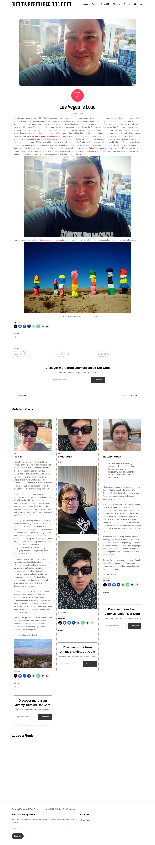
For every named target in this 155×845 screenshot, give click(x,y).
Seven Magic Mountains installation (54, 240)
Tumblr (94, 4)
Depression (102, 352)
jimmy (74, 114)
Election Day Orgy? (130, 395)
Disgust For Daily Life (112, 456)
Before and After (65, 456)
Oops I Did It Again (20, 352)
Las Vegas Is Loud (78, 106)
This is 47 (18, 456)
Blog (15, 453)
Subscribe (98, 380)
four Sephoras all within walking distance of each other (57, 136)
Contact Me (105, 4)
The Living (59, 352)
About (85, 4)
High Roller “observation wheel (97, 148)
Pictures (116, 4)
